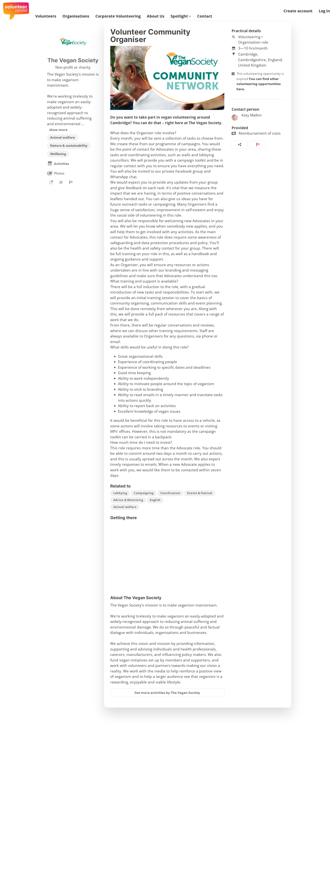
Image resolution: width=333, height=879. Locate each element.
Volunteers (45, 16)
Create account (298, 11)
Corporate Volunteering (118, 16)
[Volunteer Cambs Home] (16, 11)
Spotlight (179, 16)
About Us (155, 16)
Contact (204, 16)
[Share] (240, 144)
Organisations (75, 16)
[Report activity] (258, 144)
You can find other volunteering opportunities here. (258, 84)
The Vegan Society (72, 60)
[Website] (51, 182)
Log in (324, 11)
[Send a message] (61, 182)
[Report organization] (71, 182)
